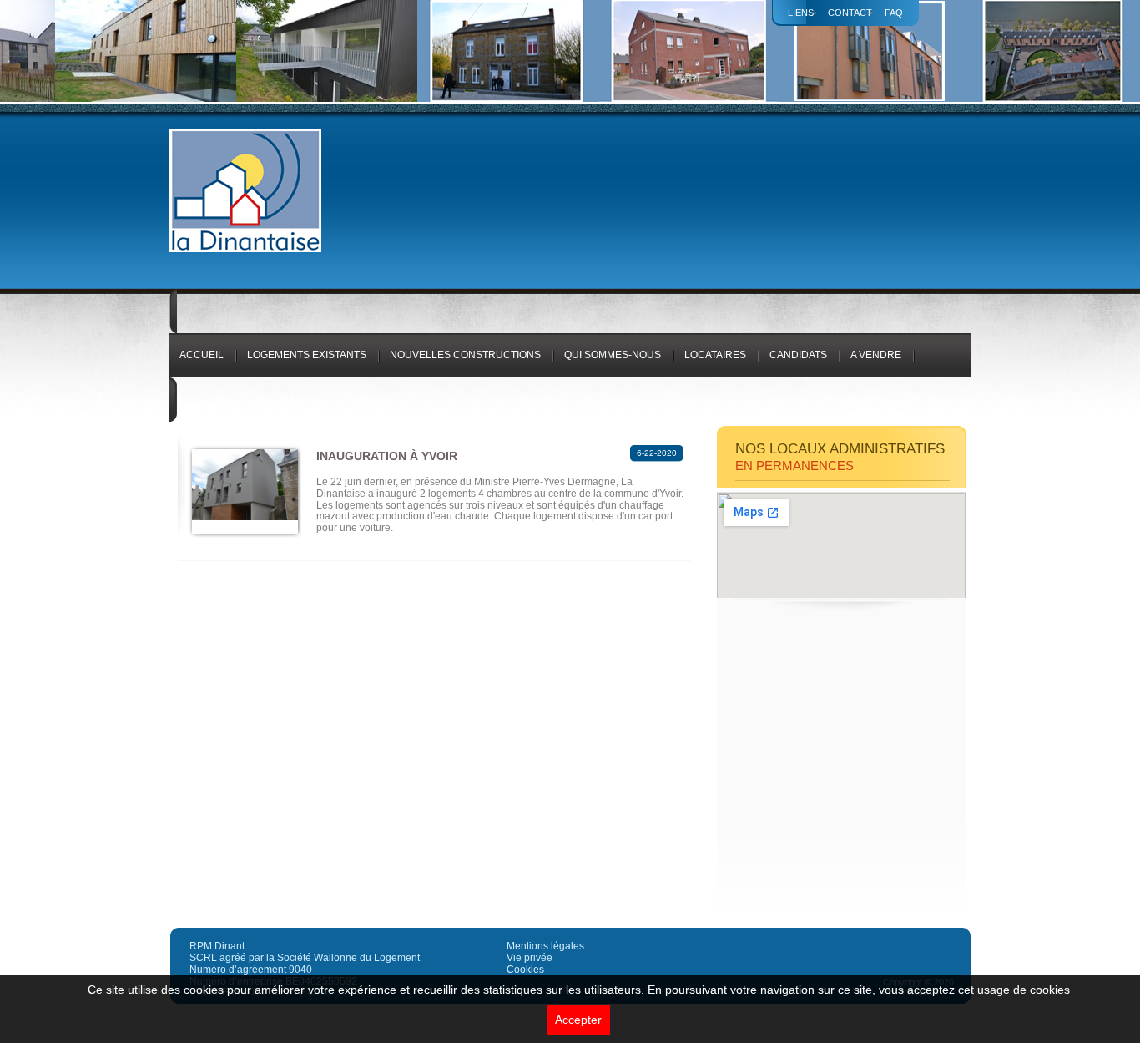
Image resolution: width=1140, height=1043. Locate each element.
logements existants (306, 355)
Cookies (525, 969)
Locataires (715, 355)
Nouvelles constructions (465, 355)
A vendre (875, 355)
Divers (198, 407)
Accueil (201, 355)
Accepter (578, 1019)
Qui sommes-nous (612, 355)
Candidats (798, 355)
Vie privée (529, 958)
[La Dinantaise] (245, 249)
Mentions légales (545, 946)
